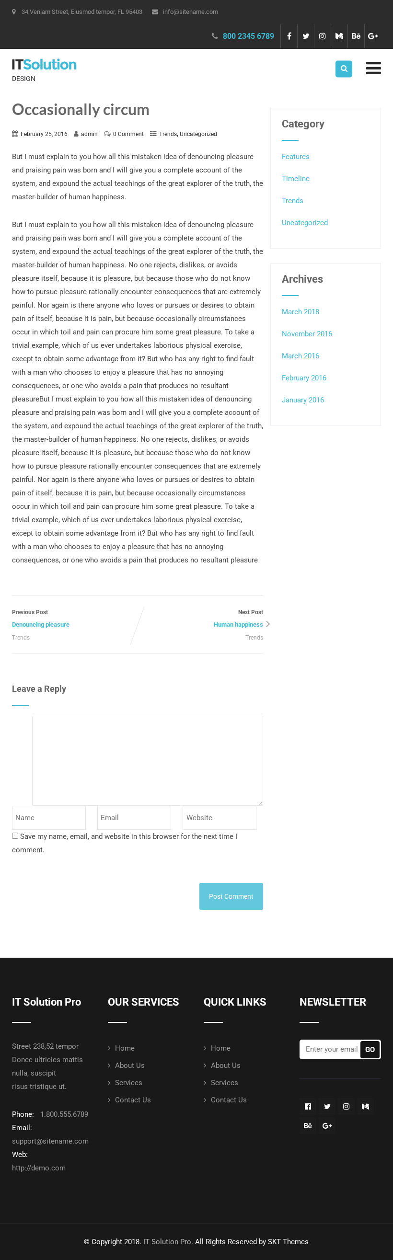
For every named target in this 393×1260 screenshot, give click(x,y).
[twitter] (305, 36)
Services (128, 1082)
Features (296, 156)
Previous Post (40, 618)
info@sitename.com (190, 11)
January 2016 (303, 400)
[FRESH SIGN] (44, 55)
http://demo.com (39, 1168)
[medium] (339, 36)
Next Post (238, 618)
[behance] (355, 36)
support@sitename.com (50, 1141)
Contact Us (133, 1100)
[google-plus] (372, 36)
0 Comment (128, 134)
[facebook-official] (308, 1106)
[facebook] (288, 36)
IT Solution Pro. (168, 1241)
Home (125, 1048)
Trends (168, 134)
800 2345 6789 (248, 36)
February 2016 (304, 378)
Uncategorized (198, 134)
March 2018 (300, 312)
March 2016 (300, 356)
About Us (130, 1065)
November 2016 (307, 334)
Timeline (296, 178)
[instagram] (322, 36)
